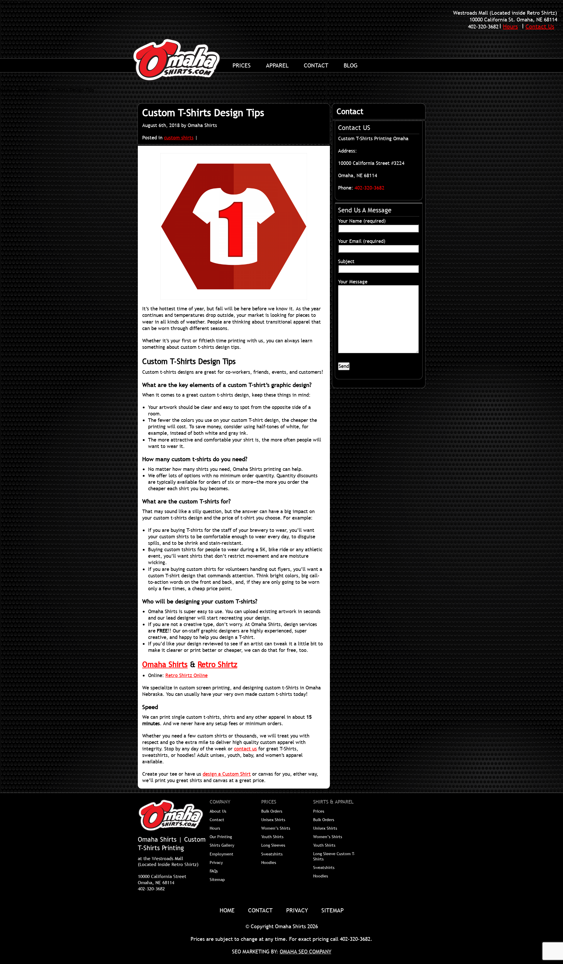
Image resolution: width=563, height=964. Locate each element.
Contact (316, 65)
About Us (218, 811)
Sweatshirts (272, 854)
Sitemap (217, 879)
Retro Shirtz (217, 664)
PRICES (268, 802)
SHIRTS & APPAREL (333, 802)
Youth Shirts (272, 836)
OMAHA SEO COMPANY (305, 951)
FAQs (214, 871)
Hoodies (268, 862)
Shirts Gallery (222, 845)
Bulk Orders (271, 811)
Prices (242, 65)
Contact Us (539, 26)
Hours (510, 26)
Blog (351, 65)
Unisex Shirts (273, 819)
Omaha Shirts (165, 664)
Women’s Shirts (275, 828)
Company (220, 802)
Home (6, 90)
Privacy (216, 862)
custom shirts (179, 137)
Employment (221, 854)
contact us (245, 749)
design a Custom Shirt (227, 774)
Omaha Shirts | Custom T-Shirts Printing (183, 60)
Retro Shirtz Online (186, 675)
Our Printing (221, 836)
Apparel (277, 65)
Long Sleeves (273, 845)
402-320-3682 (483, 26)
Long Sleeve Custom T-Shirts (334, 856)
